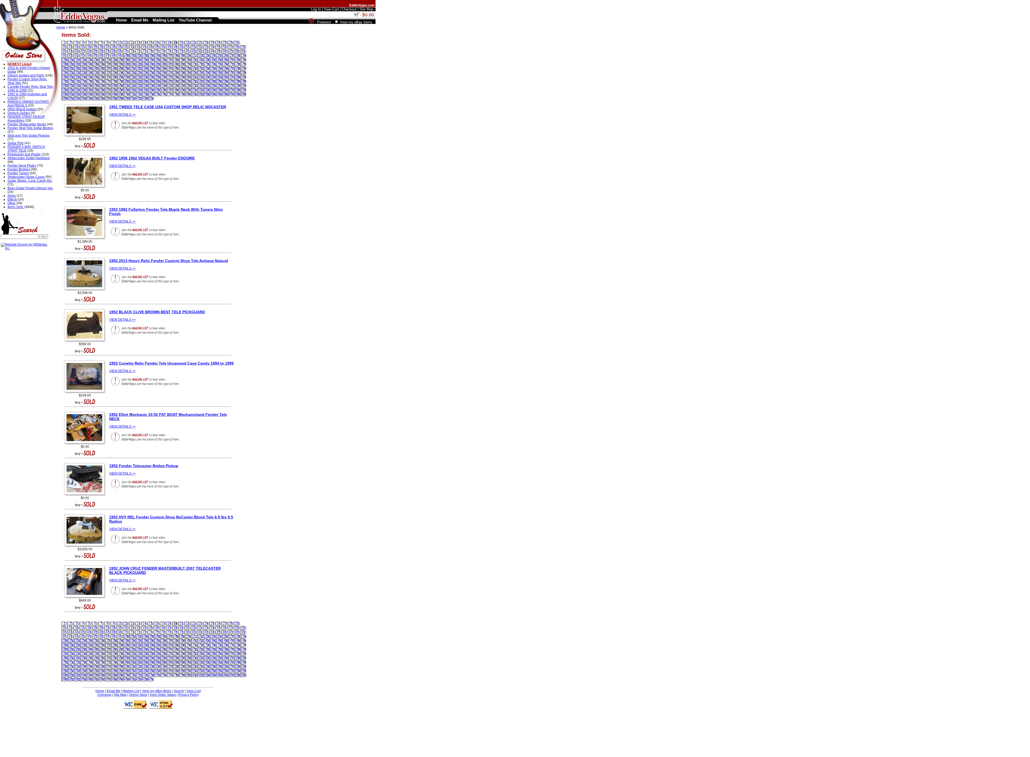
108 (175, 55)
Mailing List (131, 691)
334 (89, 90)
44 (151, 47)
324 (212, 86)
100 (126, 55)
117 (231, 55)
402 (138, 98)
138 (175, 60)
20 (181, 43)
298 (237, 81)
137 (169, 60)
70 (126, 51)
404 (150, 98)
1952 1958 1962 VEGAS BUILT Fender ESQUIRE (152, 158)
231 (194, 73)
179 (243, 64)
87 (231, 51)
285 (157, 81)
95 (95, 55)
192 (138, 68)
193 (144, 68)
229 (181, 73)
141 (194, 60)
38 (114, 47)
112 (200, 55)
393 (83, 98)
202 (200, 68)
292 (200, 81)
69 (120, 51)
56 (225, 47)
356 (224, 90)
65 (95, 51)
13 (138, 43)
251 (132, 77)
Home (60, 27)
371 (132, 94)
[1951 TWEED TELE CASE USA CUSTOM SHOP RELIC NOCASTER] (85, 136)
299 (243, 81)
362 (76, 94)
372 (138, 94)
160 (126, 64)
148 (237, 60)
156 (101, 64)
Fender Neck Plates (22, 166)
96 (101, 55)
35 (95, 47)
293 (206, 81)
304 (89, 86)
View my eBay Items (156, 691)
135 (157, 60)
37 (107, 47)
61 (70, 51)
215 (95, 73)
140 (187, 60)
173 (206, 64)
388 (237, 94)
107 (169, 55)
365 (95, 94)
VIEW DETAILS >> (122, 115)
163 (144, 64)
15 (151, 43)
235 (218, 73)
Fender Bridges (19, 169)
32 (77, 47)
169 (181, 64)
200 (187, 68)
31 (70, 47)
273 (83, 81)
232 (200, 73)
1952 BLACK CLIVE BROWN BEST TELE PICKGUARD (157, 312)
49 (181, 47)
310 (126, 86)
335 (95, 90)
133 (144, 60)
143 (206, 60)
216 (101, 73)
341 (132, 90)
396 (101, 98)
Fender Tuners (18, 173)
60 (64, 51)
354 (212, 90)
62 (77, 51)
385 (218, 94)
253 (144, 77)
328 (237, 86)
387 (231, 94)
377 (169, 94)
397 (107, 98)
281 (132, 81)
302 (76, 86)
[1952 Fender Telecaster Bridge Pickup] (85, 495)
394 (89, 98)
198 (175, 68)
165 (157, 64)
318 (175, 86)
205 (218, 68)
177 (231, 64)
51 (194, 47)
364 (89, 94)
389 (243, 94)
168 (175, 64)
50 (188, 47)
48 (175, 47)
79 (181, 51)
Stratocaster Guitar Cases (26, 177)
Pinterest (324, 22)
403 (144, 98)
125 (95, 60)
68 (114, 51)
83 (206, 51)
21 (188, 43)
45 (157, 47)
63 (83, 51)
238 (237, 73)
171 (194, 64)
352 (200, 90)
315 (157, 86)
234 (212, 73)
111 (193, 55)
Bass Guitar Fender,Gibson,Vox (30, 188)
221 (132, 73)
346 (163, 90)
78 (175, 51)
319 (181, 86)
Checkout (104, 695)
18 (169, 43)
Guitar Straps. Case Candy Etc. (30, 181)
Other (12, 203)
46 (163, 47)
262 (200, 77)
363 (83, 94)
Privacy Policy (188, 695)
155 (95, 64)
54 (212, 47)
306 (101, 86)
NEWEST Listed (19, 64)
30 (64, 47)
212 (76, 73)
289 (181, 81)
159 (120, 64)
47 (169, 47)
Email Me (113, 691)
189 (120, 68)
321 (194, 86)
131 (132, 60)
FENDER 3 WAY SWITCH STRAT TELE (26, 148)
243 (83, 77)
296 (224, 81)
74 (151, 51)
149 (243, 60)
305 (95, 86)
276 (101, 81)
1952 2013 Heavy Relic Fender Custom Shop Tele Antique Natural (168, 261)
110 (187, 55)
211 (70, 73)
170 (187, 64)
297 (231, 81)
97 (107, 55)
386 (224, 94)
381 (194, 94)
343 (144, 90)
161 (132, 64)
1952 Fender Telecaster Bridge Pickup (143, 466)
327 (231, 86)
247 (107, 77)
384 (212, 94)
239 (243, 73)
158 (113, 64)
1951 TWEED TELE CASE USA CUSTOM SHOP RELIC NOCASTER (167, 107)
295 (218, 81)
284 (150, 81)
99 (120, 55)
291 (194, 81)
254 (150, 77)
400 (126, 98)
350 (187, 90)
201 (194, 68)
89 (243, 51)
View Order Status (163, 695)
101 (132, 55)
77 (169, 51)
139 (181, 60)
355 (218, 90)
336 (101, 90)
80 (188, 51)
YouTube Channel (195, 20)
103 (144, 55)
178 (237, 64)
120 (64, 60)
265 (218, 77)
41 (132, 47)
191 (132, 68)
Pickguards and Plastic (24, 154)
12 (132, 43)
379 (181, 94)
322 (200, 86)
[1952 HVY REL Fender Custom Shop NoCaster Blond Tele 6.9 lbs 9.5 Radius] (85, 546)
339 (120, 90)
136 (163, 60)
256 (163, 77)
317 (169, 86)
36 (101, 47)
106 (163, 55)
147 (231, 60)
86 (225, 51)
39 (120, 47)
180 (64, 68)
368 (113, 94)
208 (237, 68)
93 (83, 55)
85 (218, 51)
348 (175, 90)
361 (70, 94)
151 (70, 64)
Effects (12, 199)
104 (150, 55)
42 (138, 47)
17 (163, 43)
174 (212, 64)
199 (181, 68)
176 (224, 64)
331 (70, 90)
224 (150, 73)
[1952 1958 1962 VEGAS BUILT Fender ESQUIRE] (85, 187)
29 (237, 43)
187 (107, 68)
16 (157, 43)
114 (212, 55)
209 (243, 68)
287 (169, 81)
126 (101, 60)
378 (175, 94)
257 (169, 77)
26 (218, 43)
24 (206, 43)
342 (138, 90)
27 (225, 43)
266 (224, 77)
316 (163, 86)
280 (126, 81)
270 (64, 81)
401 (132, 98)
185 (95, 68)
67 (107, 51)
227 (169, 73)
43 (144, 47)
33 (83, 47)
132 (138, 60)
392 (76, 98)
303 (83, 86)
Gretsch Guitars (19, 113)
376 (163, 94)
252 (138, 77)
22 (194, 43)
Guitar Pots (16, 143)
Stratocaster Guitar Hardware (29, 158)
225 (157, 73)
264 (212, 77)
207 (231, 68)
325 (218, 86)
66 (101, 51)
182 (76, 68)
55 (218, 47)
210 (64, 73)
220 (126, 73)
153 (83, 64)
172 (200, 64)
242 (76, 77)
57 (231, 47)
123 (83, 60)
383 (206, 94)
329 (243, 86)
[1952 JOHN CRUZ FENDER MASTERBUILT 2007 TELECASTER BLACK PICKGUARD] (85, 597)
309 (120, 86)
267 (231, 77)
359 (243, 90)
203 (206, 68)
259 (181, 77)
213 (83, 73)
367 (107, 94)
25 (212, 43)
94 (89, 55)
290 (187, 81)
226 (163, 73)
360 (64, 94)
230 (187, 73)
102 (138, 55)
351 (194, 90)
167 (169, 64)
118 (237, 55)
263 (206, 77)
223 (144, 73)
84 (212, 51)
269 (243, 77)
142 (200, 60)
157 (107, 64)
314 (150, 86)
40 (126, 47)
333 (83, 90)
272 (76, 81)
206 (224, 68)
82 (200, 51)
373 (144, 94)
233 (206, 73)
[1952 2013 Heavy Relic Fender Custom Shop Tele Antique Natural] (85, 290)
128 (113, 60)
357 (231, 90)
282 (138, 81)
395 (95, 98)
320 (187, 86)
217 (107, 73)
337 (107, 90)
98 (114, 55)
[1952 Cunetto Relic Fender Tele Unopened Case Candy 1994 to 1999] (85, 392)
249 (120, 77)
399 (120, 98)
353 (206, 90)
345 (157, 90)
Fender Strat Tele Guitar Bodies (30, 128)
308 (113, 86)
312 (138, 86)
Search (179, 691)
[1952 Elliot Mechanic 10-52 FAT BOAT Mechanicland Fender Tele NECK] (85, 444)
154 (89, 64)
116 (224, 55)
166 (163, 64)
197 (169, 68)
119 (243, 55)
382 (200, 94)
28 (231, 43)
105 (157, 55)
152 (76, 64)
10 (120, 43)
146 (224, 60)
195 (157, 68)
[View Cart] (356, 15)
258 (175, 77)
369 (120, 94)
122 (76, 60)
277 (107, 81)
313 (144, 86)
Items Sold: (16, 207)
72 (138, 51)
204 (212, 68)
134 (150, 60)
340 (126, 90)
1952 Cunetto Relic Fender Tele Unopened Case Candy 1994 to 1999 (171, 363)
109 (181, 55)
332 (76, 90)
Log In (316, 9)
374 (150, 94)
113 (206, 55)
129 (120, 60)
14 (144, 43)
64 (89, 51)
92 (77, 55)
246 (101, 77)
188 (113, 68)
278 (113, 81)
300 (64, 86)
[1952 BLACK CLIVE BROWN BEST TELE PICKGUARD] (85, 341)
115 (218, 55)
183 (83, 68)
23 (200, 43)
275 (95, 81)
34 (89, 47)
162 (138, 64)
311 (132, 86)
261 (194, 77)
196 (163, 68)
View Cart (193, 691)
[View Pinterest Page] (311, 22)
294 (212, 81)
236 (224, 73)
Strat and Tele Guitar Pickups (29, 135)
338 (113, 90)
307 (107, 86)
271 (70, 81)
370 (126, 94)
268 (237, 77)
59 (243, 47)
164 (150, 64)
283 (144, 81)
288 (175, 81)
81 (194, 51)
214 (89, 73)
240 (64, 77)
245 (95, 77)
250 (126, 77)
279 (120, 81)
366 (101, 94)
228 (175, 73)
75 (157, 51)
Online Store (138, 695)
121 (70, 60)
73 (144, 51)
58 (237, 47)
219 (120, 73)
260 (187, 77)
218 (113, 73)
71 (132, 51)
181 (70, 68)
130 (126, 60)
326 (224, 86)
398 (113, 98)
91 (70, 55)
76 (163, 51)
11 (126, 43)
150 (64, 64)
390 (64, 98)
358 (237, 90)
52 (200, 47)
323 (206, 86)
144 (212, 60)
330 (64, 90)
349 (181, 90)
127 (107, 60)
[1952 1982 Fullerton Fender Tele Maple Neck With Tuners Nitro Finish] (85, 239)
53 (206, 47)
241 (70, 77)
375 (157, 94)
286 (163, 81)
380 (187, 94)
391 (70, 98)
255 (157, 77)
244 (89, 77)
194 (150, 68)
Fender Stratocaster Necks (27, 124)
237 (231, 73)
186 (101, 68)
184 (89, 68)
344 (150, 90)
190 (126, 68)
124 (89, 60)
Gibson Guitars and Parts (26, 75)
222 (138, 73)
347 (169, 90)
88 (237, 51)
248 (113, 77)
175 (218, 64)
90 (64, 55)
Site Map (120, 695)
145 (218, 60)
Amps (12, 196)
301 (70, 86)
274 (89, 81)
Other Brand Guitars (22, 109)
